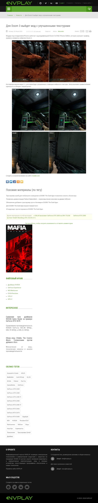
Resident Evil (24, 421)
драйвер (10, 436)
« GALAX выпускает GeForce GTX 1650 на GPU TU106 (52, 215)
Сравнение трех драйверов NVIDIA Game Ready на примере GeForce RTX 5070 (19, 319)
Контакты (78, 3)
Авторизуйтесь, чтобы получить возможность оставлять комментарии (49, 223)
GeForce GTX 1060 (13, 389)
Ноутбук (10, 428)
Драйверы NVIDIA (14, 285)
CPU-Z (10, 296)
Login (62, 3)
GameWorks (11, 385)
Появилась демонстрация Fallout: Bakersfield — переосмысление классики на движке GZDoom (38, 199)
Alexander (61, 31)
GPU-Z (10, 299)
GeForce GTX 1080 (13, 393)
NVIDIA (14, 421)
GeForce (20, 385)
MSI (8, 421)
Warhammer (11, 424)
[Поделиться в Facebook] (14, 181)
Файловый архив (14, 278)
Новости (19, 15)
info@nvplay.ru (66, 459)
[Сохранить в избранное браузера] (21, 181)
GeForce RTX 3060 (13, 409)
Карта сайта (87, 3)
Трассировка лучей (24, 432)
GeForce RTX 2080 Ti (14, 405)
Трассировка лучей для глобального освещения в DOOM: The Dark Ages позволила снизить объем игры (41, 196)
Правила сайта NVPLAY (14, 469)
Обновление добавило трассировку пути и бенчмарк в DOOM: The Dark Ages (32, 202)
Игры (27, 424)
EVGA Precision (13, 293)
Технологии (11, 432)
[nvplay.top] (19, 3)
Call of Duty (20, 377)
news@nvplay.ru (67, 469)
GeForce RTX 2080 (13, 401)
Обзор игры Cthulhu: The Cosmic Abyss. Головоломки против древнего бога (19, 340)
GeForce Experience (14, 288)
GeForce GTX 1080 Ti (14, 397)
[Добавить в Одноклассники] (18, 181)
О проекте (70, 3)
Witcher (20, 424)
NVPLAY (89, 498)
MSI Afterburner (13, 290)
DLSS (29, 377)
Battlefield (10, 377)
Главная (10, 15)
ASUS (23, 373)
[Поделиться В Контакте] (7, 181)
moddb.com (36, 176)
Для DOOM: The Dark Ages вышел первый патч (22, 206)
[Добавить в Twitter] (11, 181)
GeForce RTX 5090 (13, 417)
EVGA (9, 381)
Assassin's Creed (12, 373)
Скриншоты (19, 428)
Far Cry (23, 381)
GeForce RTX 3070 (13, 413)
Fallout (16, 381)
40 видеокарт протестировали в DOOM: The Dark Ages (24, 209)
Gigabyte (25, 417)
